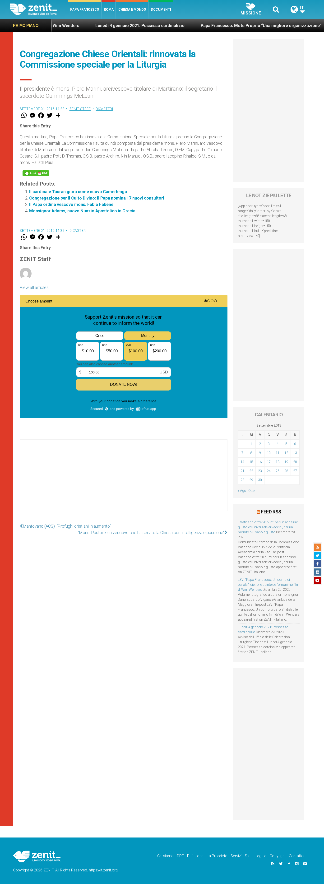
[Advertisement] (123, 480)
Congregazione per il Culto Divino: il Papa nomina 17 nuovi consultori (96, 197)
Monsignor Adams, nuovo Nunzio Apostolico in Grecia (82, 210)
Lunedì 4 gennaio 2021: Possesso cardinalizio (119, 25)
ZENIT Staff (80, 109)
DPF (180, 856)
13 (295, 453)
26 (286, 471)
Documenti (161, 9)
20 (295, 462)
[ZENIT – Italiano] (39, 9)
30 (260, 480)
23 (260, 471)
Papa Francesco (84, 9)
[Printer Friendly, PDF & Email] (36, 173)
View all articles (34, 287)
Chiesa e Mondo (132, 9)
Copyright (278, 856)
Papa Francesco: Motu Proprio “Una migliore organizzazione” (241, 25)
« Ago (242, 491)
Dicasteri (104, 109)
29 (251, 480)
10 (269, 453)
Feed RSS (271, 512)
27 (295, 471)
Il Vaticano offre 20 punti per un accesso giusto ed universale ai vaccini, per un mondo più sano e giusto (268, 527)
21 (242, 471)
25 (277, 471)
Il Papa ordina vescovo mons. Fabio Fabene (71, 204)
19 (286, 462)
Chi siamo (165, 856)
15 (251, 462)
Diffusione (195, 856)
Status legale (255, 856)
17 (269, 462)
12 (286, 453)
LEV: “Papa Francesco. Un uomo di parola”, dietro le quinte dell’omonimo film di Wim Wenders (268, 584)
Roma (109, 9)
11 (277, 453)
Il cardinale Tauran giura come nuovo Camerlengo (78, 191)
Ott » (251, 491)
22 (251, 471)
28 (242, 480)
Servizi (236, 856)
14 (242, 462)
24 (269, 471)
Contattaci (297, 856)
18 (277, 462)
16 (260, 462)
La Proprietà (217, 856)
